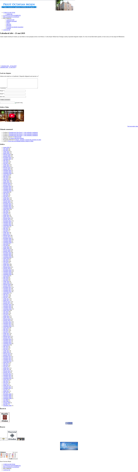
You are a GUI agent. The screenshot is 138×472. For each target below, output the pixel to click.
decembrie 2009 (7, 394)
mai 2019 (5, 262)
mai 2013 (5, 366)
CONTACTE (6, 30)
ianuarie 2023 (6, 202)
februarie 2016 (7, 319)
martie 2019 (6, 265)
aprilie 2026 (6, 151)
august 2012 (6, 379)
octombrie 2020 (7, 241)
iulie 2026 (5, 149)
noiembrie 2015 (7, 323)
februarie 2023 (7, 200)
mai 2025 (5, 163)
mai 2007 (5, 404)
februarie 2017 (7, 301)
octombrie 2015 (7, 324)
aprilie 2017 (6, 298)
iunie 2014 (6, 348)
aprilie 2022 (6, 215)
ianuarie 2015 (6, 337)
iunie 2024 (6, 177)
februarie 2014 (7, 353)
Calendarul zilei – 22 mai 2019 (7, 67)
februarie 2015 (7, 336)
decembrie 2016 (7, 304)
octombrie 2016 (7, 307)
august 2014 (6, 345)
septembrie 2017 (7, 291)
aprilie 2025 (6, 164)
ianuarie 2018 (6, 286)
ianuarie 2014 (6, 355)
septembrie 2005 (7, 405)
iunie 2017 (6, 296)
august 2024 (6, 174)
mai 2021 (5, 231)
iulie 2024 (5, 176)
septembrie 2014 (7, 343)
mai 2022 (5, 213)
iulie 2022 (5, 211)
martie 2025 (6, 166)
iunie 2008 (6, 401)
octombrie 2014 (7, 342)
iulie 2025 (5, 160)
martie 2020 (6, 248)
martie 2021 (6, 234)
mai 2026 (5, 150)
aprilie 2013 (6, 368)
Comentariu (3, 88)
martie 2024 (6, 182)
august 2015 (6, 327)
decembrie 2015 (7, 322)
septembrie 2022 (7, 208)
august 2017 (6, 293)
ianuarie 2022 (6, 219)
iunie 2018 (6, 278)
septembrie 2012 (7, 378)
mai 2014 (5, 349)
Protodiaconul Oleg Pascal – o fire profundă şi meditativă (23, 132)
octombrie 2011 (7, 388)
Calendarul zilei (10, 19)
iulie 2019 (5, 260)
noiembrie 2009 (7, 395)
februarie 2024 (7, 183)
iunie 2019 (6, 261)
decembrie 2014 (7, 339)
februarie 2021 (7, 235)
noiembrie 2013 (7, 358)
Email (2, 93)
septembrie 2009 (7, 398)
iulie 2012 (5, 381)
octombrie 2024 (7, 172)
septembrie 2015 (7, 326)
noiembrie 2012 (7, 375)
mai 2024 (5, 179)
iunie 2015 (6, 330)
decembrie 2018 (7, 270)
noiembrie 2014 (7, 340)
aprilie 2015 (6, 333)
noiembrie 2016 (7, 306)
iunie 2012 (6, 382)
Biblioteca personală (11, 21)
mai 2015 (5, 332)
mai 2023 (5, 196)
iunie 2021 (6, 229)
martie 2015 (6, 335)
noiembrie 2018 (7, 271)
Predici (8, 22)
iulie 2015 (5, 329)
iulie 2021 (5, 228)
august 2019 (6, 258)
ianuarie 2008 (6, 402)
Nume (2, 90)
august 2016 (6, 310)
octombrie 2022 (7, 206)
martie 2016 (6, 317)
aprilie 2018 (6, 281)
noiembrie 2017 (7, 288)
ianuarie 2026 (6, 156)
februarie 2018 (7, 284)
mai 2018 (5, 280)
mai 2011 (5, 389)
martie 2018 (6, 283)
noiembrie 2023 (7, 187)
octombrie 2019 (7, 255)
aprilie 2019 (6, 264)
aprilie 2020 (6, 247)
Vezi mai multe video (132, 126)
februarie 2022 (7, 218)
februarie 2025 (7, 167)
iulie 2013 (5, 363)
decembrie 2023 (7, 186)
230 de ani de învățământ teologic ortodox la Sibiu (20, 141)
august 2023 (6, 192)
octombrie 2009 (7, 397)
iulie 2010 (5, 392)
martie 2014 (6, 352)
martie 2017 (6, 300)
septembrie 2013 (7, 361)
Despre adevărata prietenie (17, 138)
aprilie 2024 (6, 180)
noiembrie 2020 (7, 239)
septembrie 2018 (7, 274)
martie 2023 (6, 199)
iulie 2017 (5, 294)
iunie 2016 (6, 313)
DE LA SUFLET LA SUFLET (11, 17)
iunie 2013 (6, 365)
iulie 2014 (5, 346)
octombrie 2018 (7, 273)
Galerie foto (9, 14)
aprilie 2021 (6, 232)
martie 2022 (6, 216)
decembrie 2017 (7, 287)
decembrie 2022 (7, 203)
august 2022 (6, 209)
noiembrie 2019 (7, 254)
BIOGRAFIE (17, 136)
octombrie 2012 (7, 376)
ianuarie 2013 (6, 372)
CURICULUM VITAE (9, 12)
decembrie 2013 (7, 356)
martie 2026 (6, 153)
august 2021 (6, 226)
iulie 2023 (5, 193)
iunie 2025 (6, 161)
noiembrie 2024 (7, 170)
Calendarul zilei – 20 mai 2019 (8, 66)
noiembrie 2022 (7, 205)
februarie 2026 (7, 154)
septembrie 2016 (7, 309)
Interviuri (8, 24)
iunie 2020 (6, 244)
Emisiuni (8, 28)
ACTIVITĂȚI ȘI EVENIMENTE (12, 15)
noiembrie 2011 (7, 386)
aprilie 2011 (6, 391)
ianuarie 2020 (6, 251)
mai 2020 (5, 245)
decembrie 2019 (7, 252)
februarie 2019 (7, 267)
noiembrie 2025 (7, 159)
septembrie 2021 (7, 225)
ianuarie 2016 (6, 320)
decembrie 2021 (7, 221)
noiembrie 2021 (7, 222)
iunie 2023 (6, 195)
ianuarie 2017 (6, 303)
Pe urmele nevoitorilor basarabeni (14, 27)
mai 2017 (5, 297)
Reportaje (8, 25)
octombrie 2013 (7, 359)
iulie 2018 (5, 277)
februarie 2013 (7, 371)
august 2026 (6, 147)
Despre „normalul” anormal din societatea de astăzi (28, 139)
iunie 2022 (6, 212)
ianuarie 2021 (6, 236)
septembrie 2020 (7, 242)
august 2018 (6, 275)
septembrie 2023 (7, 190)
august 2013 (6, 362)
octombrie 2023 (7, 189)
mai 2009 (5, 399)
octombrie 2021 (7, 224)
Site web (2, 96)
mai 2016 (5, 314)
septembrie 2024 (7, 173)
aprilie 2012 (6, 385)
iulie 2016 (5, 311)
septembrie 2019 (7, 257)
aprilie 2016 (6, 316)
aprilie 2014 (6, 350)
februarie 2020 (7, 249)
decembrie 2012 (7, 373)
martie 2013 (6, 369)
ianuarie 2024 (6, 185)
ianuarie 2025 (6, 169)
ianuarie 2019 (6, 268)
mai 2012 (5, 384)
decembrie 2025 (7, 157)
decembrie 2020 (7, 238)
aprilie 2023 (6, 198)
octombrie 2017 (7, 290)
